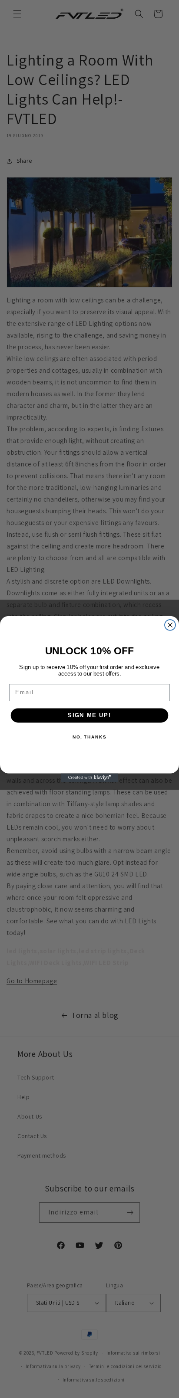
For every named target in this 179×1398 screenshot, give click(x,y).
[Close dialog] (170, 625)
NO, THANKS (89, 737)
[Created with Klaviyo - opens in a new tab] (89, 777)
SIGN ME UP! (89, 715)
